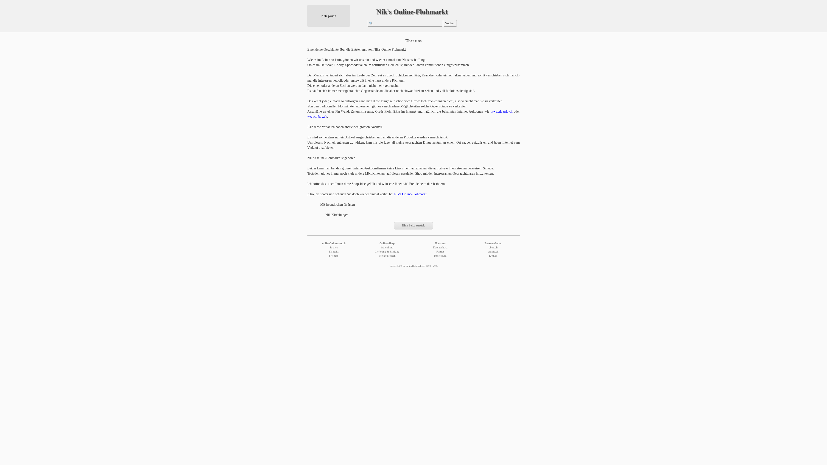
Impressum (440, 255)
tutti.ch (493, 255)
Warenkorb (387, 247)
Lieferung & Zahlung (387, 251)
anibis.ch (493, 251)
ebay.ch (493, 247)
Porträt (440, 251)
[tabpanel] (413, 132)
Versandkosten (387, 255)
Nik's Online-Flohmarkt (412, 12)
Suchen (450, 23)
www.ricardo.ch (502, 111)
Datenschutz (440, 247)
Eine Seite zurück (413, 225)
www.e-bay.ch (317, 116)
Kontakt (334, 251)
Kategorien (328, 16)
